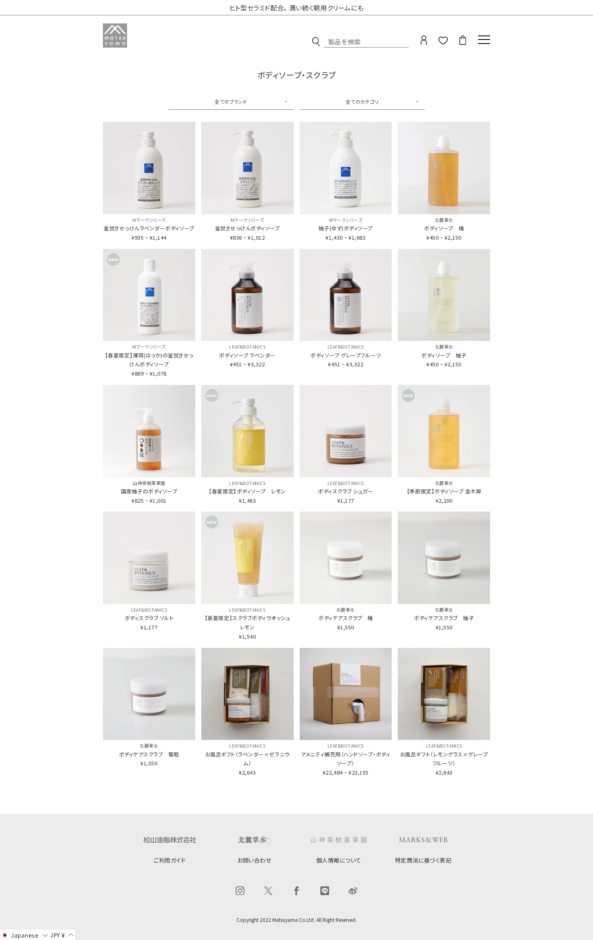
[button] (24, 935)
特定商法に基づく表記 (423, 860)
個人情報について (338, 860)
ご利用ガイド (170, 860)
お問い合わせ (254, 860)
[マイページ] (424, 42)
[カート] (462, 42)
